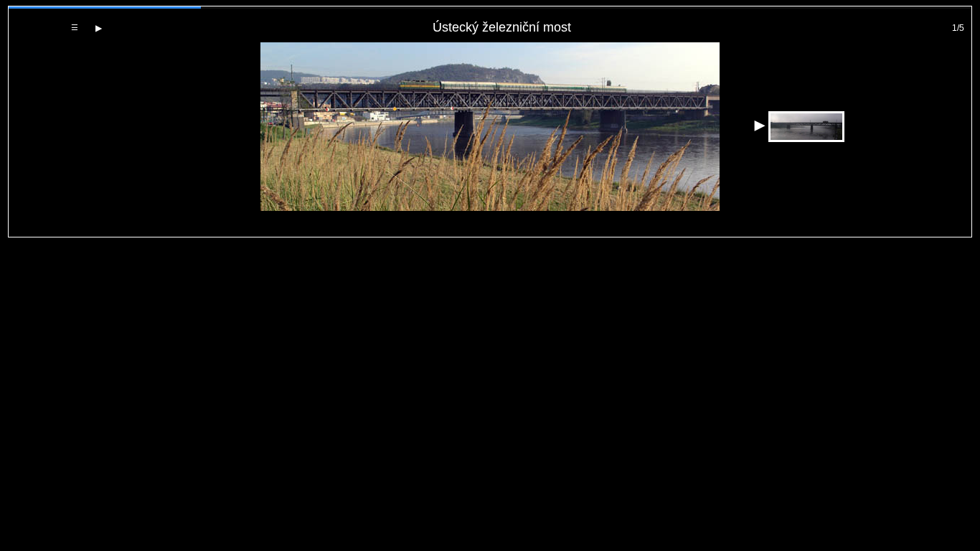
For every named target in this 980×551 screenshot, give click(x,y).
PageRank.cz (490, 231)
